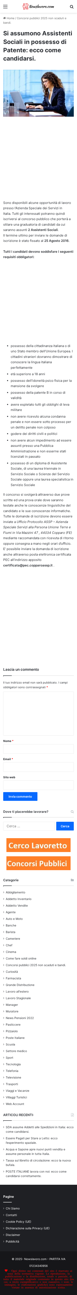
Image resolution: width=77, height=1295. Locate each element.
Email (8, 759)
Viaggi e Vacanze (17, 1090)
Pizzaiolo (12, 1031)
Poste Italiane (15, 1037)
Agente (11, 912)
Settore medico (16, 1051)
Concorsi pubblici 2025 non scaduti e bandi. (36, 965)
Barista (10, 932)
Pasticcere (13, 1024)
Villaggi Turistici (16, 1097)
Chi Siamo (13, 1208)
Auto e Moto (14, 918)
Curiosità (12, 971)
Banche (11, 925)
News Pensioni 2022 (20, 1018)
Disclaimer (13, 1235)
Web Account (15, 1104)
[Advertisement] (38, 160)
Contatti (11, 1215)
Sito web (9, 777)
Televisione (13, 1077)
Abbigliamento (15, 892)
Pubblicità (12, 1241)
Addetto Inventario (18, 899)
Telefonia (12, 1071)
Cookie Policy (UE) (18, 1221)
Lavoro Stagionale (18, 998)
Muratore (12, 1011)
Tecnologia (13, 1064)
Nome (8, 741)
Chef (9, 945)
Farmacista (13, 978)
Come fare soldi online (21, 958)
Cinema (11, 952)
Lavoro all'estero (17, 991)
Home (10, 18)
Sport (9, 1057)
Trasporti (12, 1084)
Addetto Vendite (17, 905)
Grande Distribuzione (20, 985)
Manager (12, 1004)
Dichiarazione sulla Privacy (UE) (28, 1228)
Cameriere (13, 938)
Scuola (10, 1044)
